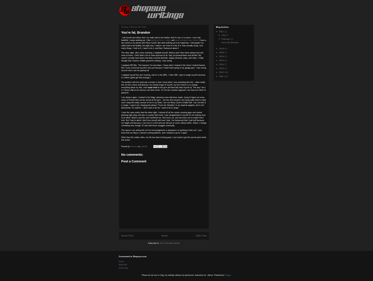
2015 (221, 60)
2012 (221, 72)
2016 (221, 56)
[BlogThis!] (157, 146)
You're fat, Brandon (230, 42)
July (224, 35)
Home (164, 235)
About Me (123, 265)
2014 (221, 64)
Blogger (228, 275)
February (226, 39)
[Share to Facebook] (163, 146)
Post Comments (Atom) (170, 243)
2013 (221, 68)
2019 (221, 48)
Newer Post (127, 235)
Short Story (123, 268)
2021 (221, 31)
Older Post (201, 235)
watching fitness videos (160, 40)
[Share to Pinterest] (165, 146)
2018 (221, 52)
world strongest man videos (186, 40)
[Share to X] (160, 146)
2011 (221, 76)
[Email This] (154, 146)
